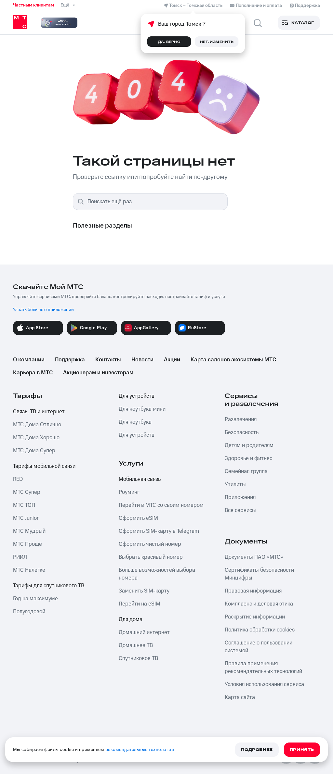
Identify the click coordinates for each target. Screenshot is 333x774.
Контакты (108, 360)
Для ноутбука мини (142, 409)
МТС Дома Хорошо (36, 438)
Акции (172, 360)
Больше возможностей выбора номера (157, 574)
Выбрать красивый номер (151, 557)
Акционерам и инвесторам (98, 373)
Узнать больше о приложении (43, 309)
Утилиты (235, 484)
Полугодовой (29, 612)
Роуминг (129, 492)
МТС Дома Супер (34, 451)
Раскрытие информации (255, 617)
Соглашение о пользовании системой (258, 647)
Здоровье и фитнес (248, 458)
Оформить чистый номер (150, 544)
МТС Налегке (29, 570)
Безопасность (242, 432)
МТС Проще (27, 544)
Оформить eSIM (138, 518)
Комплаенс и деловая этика (259, 604)
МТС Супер (26, 492)
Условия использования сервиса (264, 684)
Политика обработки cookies (260, 630)
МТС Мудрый (29, 531)
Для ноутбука (135, 422)
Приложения (240, 497)
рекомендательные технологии (139, 749)
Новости (142, 360)
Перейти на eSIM (139, 604)
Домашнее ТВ (136, 645)
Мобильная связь (140, 479)
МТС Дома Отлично (37, 425)
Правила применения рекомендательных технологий (263, 667)
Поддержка (70, 360)
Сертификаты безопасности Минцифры (259, 574)
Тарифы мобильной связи (44, 466)
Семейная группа (246, 471)
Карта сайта (240, 697)
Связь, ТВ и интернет (39, 412)
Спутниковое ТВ (138, 658)
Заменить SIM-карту (144, 591)
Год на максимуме (35, 599)
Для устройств (136, 396)
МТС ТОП (24, 505)
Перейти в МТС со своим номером (161, 505)
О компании (29, 360)
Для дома (130, 619)
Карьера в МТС (33, 373)
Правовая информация (253, 591)
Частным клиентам (33, 5)
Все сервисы (240, 510)
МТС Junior (26, 518)
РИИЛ (20, 557)
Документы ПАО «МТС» (254, 557)
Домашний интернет (144, 632)
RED (18, 479)
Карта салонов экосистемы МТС (233, 360)
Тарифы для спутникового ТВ (48, 586)
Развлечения (241, 419)
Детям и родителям (249, 445)
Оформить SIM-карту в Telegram (159, 531)
